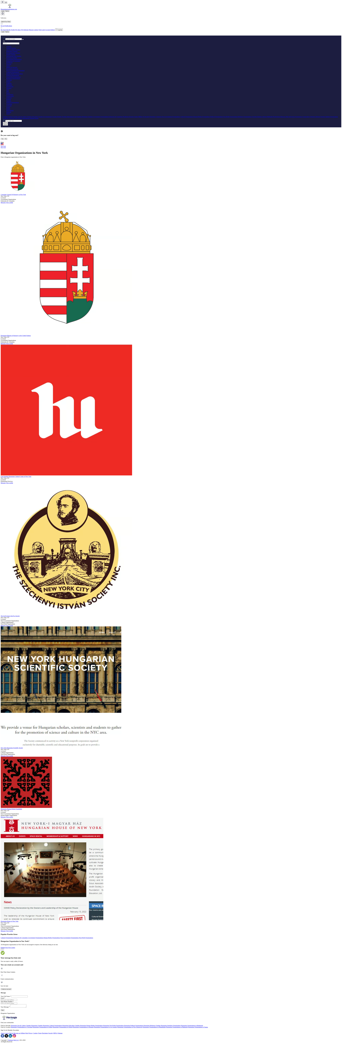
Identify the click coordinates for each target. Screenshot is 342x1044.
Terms (40, 1033)
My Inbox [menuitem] (18, 30)
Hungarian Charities (37, 1025)
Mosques (8, 88)
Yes (2, 139)
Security (50, 1033)
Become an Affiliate (19, 1033)
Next (2, 1010)
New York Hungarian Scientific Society (12, 748)
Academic (9, 104)
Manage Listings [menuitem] (33, 30)
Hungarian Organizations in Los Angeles (105, 1027)
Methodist (9, 85)
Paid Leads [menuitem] (42, 30)
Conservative (10, 96)
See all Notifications (6, 26)
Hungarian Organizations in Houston (83, 1027)
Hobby (8, 109)
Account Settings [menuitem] (50, 30)
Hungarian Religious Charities (151, 1025)
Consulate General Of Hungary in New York (13, 194)
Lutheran (8, 83)
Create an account (6, 989)
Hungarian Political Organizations (133, 1025)
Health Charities (10, 54)
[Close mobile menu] (6, 3)
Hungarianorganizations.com (9, 9)
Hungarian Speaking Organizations (171, 1025)
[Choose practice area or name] (23, 39)
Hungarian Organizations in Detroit (62, 1027)
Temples (8, 101)
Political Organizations (12, 75)
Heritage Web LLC (13, 1040)
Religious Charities (11, 57)
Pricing (11, 1033)
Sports (8, 113)
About (2, 1033)
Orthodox (9, 97)
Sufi (7, 91)
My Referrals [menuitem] (25, 30)
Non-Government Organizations (15, 70)
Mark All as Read (5, 21)
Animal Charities (11, 48)
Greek (8, 107)
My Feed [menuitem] (3, 30)
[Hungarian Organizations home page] (10, 7)
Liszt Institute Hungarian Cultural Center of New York (16, 476)
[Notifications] (3, 13)
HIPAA (55, 1033)
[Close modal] (2, 949)
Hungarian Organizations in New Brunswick (129, 1027)
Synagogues (9, 94)
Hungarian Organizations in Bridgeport (192, 1025)
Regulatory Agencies (12, 69)
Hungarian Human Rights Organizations (91, 1025)
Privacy (30, 1033)
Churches (9, 80)
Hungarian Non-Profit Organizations (113, 1025)
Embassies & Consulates (13, 61)
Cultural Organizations (12, 72)
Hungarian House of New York (9, 921)
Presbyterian (9, 86)
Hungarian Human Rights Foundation (11, 809)
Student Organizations (12, 102)
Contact (7, 1033)
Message (3, 202)
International (9, 110)
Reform (8, 99)
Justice (8, 65)
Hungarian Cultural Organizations (52, 1025)
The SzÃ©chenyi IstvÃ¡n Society (10, 616)
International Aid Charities (13, 56)
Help (26, 1033)
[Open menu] (2, 2)
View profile (9, 202)
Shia (7, 89)
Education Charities (11, 51)
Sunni (8, 93)
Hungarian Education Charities (71, 1025)
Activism (8, 105)
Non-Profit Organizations (13, 77)
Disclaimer (45, 1033)
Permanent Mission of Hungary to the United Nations (16, 335)
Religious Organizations (13, 78)
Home (2, 142)
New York (3, 146)
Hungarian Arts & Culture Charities (21, 1025)
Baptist (8, 81)
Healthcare (9, 62)
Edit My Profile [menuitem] (10, 30)
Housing (8, 64)
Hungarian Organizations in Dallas (42, 1027)
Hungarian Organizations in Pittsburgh (177, 1027)
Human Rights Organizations (14, 73)
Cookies (35, 1033)
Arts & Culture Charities (13, 49)
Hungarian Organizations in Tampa (198, 1027)
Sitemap (60, 1033)
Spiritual (8, 112)
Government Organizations (14, 59)
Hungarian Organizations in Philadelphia (154, 1027)
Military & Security (11, 67)
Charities (8, 46)
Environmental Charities (13, 53)
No (6, 139)
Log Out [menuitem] (60, 30)
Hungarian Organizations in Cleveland (21, 1027)
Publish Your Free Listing (8, 947)
